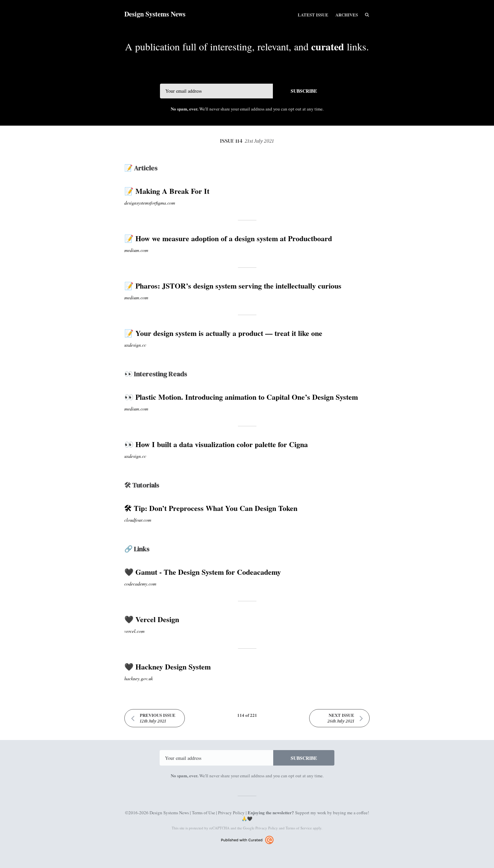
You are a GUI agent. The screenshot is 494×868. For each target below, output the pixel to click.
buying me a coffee (350, 813)
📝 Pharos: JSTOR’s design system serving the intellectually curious (232, 285)
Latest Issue (313, 14)
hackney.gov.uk (138, 678)
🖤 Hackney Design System (167, 666)
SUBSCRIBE (304, 90)
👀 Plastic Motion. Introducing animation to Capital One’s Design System (241, 396)
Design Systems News (155, 14)
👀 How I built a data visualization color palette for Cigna (216, 444)
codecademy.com (140, 583)
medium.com (136, 250)
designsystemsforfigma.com (149, 203)
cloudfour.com (137, 520)
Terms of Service (299, 827)
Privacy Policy (231, 813)
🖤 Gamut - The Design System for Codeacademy (202, 571)
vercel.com (134, 631)
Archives (346, 14)
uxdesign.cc (135, 345)
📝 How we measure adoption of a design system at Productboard (228, 238)
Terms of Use (203, 813)
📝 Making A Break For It (166, 191)
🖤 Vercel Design (151, 619)
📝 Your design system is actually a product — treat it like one (223, 333)
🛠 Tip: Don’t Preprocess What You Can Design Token (210, 508)
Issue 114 (247, 140)
